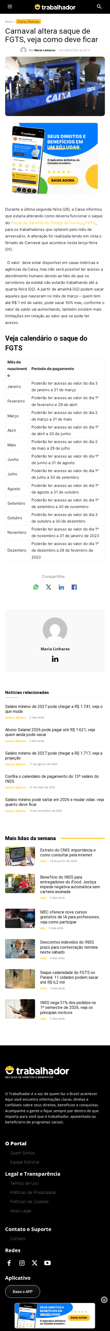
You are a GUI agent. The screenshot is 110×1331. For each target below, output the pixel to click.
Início (9, 21)
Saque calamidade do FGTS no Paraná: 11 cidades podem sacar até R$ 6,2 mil (69, 977)
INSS (43, 861)
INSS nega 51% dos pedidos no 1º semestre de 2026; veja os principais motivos (68, 1007)
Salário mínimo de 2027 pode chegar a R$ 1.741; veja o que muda (54, 709)
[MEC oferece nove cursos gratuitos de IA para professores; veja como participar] (20, 918)
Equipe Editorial (24, 1161)
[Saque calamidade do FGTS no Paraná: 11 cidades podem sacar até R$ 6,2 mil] (20, 978)
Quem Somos (22, 1152)
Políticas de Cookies (29, 1201)
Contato (18, 1238)
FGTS (90, 222)
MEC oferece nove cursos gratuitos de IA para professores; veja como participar (70, 917)
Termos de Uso (24, 1183)
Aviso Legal (20, 1210)
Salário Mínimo (15, 717)
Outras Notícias (28, 21)
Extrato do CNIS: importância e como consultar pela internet (68, 852)
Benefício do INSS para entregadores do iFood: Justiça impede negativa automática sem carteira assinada (70, 884)
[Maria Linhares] (24, 50)
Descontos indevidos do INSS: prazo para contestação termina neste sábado (69, 947)
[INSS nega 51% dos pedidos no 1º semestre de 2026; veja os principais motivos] (20, 1009)
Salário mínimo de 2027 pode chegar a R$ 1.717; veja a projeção (53, 755)
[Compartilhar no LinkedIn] (61, 588)
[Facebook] (9, 1263)
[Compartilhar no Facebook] (74, 588)
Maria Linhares (44, 50)
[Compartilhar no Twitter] (48, 588)
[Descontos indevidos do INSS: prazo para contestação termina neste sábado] (20, 948)
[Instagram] (22, 1263)
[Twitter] (34, 1263)
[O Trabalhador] (55, 6)
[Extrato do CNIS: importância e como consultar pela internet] (20, 856)
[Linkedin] (55, 659)
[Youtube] (47, 1263)
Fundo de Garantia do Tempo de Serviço (47, 222)
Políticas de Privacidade (33, 1192)
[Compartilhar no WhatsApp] (36, 588)
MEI (42, 928)
